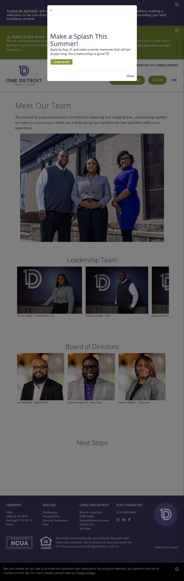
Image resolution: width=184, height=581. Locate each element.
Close (130, 76)
